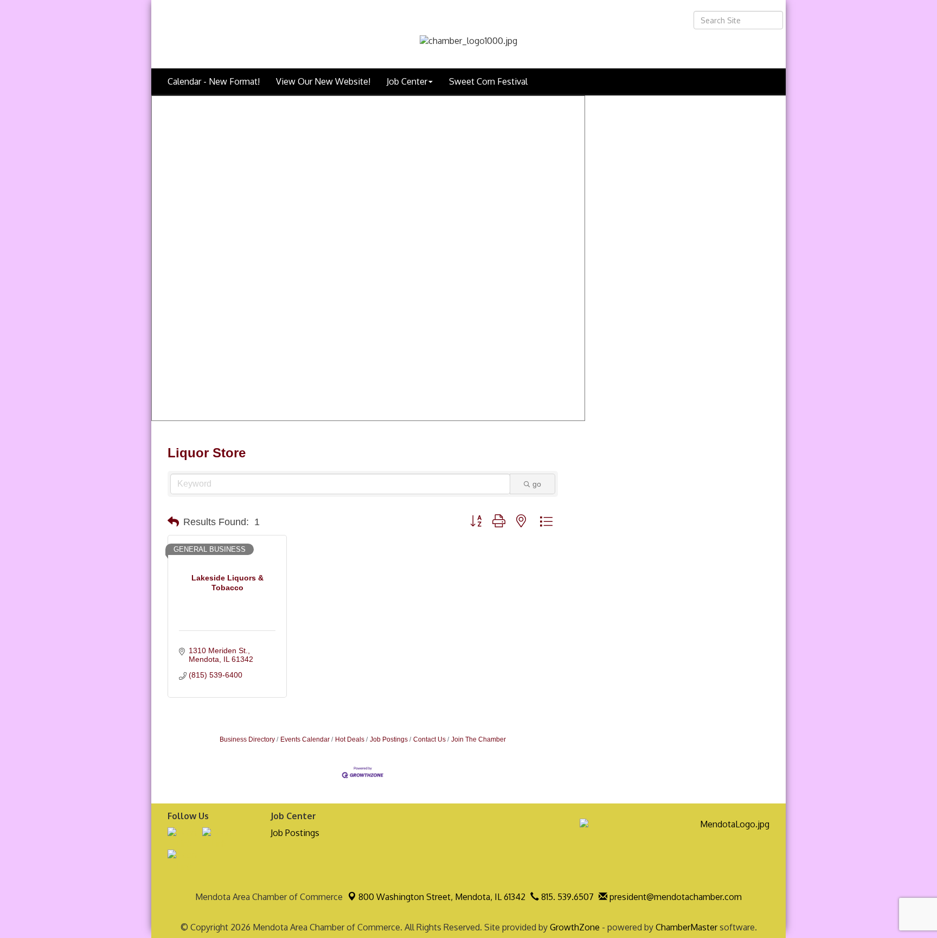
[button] (173, 522)
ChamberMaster (686, 927)
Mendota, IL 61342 (441, 896)
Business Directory (247, 739)
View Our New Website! (323, 81)
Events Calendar (305, 739)
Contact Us (429, 739)
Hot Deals (349, 739)
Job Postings (389, 739)
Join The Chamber (478, 739)
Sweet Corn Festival (488, 81)
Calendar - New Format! (214, 81)
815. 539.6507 (566, 896)
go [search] (536, 484)
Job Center (407, 81)
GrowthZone (575, 927)
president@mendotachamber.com (674, 896)
